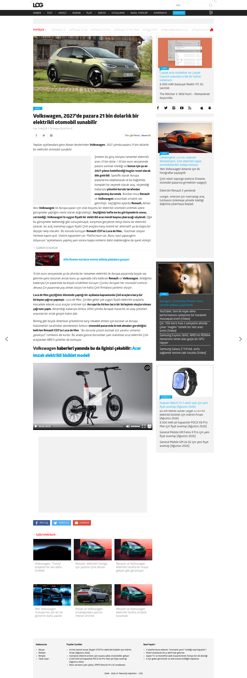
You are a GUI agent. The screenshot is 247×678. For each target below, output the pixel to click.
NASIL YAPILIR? (139, 13)
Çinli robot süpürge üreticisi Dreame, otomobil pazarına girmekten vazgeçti (183, 181)
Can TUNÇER (40, 128)
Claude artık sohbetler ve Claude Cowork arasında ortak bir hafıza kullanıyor (180, 77)
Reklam (42, 653)
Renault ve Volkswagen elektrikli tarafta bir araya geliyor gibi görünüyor (132, 567)
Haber (164, 69)
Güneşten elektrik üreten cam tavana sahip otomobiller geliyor (99, 656)
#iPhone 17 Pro (100, 30)
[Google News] (137, 135)
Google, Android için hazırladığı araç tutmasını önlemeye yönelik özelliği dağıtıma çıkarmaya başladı (182, 200)
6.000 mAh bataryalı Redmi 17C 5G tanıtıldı (181, 86)
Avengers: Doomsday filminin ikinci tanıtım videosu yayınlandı (181, 303)
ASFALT (62, 13)
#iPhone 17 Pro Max (126, 30)
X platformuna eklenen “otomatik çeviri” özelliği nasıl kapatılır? (176, 650)
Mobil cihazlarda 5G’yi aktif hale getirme (165, 653)
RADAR (77, 13)
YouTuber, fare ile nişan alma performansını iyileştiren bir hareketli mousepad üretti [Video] (183, 315)
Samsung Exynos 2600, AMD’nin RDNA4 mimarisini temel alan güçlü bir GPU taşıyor (185, 339)
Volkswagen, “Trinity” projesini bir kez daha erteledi (48, 567)
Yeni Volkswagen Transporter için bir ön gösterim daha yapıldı (49, 613)
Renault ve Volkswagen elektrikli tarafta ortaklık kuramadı (131, 613)
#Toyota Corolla (202, 30)
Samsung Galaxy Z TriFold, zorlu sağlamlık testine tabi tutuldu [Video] (183, 351)
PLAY (89, 13)
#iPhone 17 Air (78, 30)
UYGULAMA (118, 13)
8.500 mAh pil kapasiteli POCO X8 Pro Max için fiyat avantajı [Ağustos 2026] (184, 424)
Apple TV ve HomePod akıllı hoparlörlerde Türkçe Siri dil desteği (176, 656)
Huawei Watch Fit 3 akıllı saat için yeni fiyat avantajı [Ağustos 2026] (184, 405)
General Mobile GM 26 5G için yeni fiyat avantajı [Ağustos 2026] (184, 444)
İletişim (42, 656)
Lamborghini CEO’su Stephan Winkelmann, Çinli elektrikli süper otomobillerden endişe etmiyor (181, 161)
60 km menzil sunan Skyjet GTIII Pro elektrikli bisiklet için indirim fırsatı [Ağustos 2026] (182, 415)
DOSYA (102, 13)
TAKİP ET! (179, 13)
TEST (50, 13)
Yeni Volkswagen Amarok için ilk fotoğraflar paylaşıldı (180, 171)
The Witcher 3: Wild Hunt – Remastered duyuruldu (185, 96)
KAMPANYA (160, 13)
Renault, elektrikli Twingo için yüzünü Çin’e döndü (91, 565)
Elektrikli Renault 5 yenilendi (177, 190)
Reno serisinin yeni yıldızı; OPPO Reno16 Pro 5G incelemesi (97, 665)
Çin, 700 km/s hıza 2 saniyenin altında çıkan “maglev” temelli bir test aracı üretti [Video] (183, 327)
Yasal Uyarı (44, 659)
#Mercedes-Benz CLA (174, 30)
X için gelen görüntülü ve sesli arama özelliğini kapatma (172, 659)
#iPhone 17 (58, 30)
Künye (41, 650)
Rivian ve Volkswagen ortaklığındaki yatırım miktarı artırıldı (89, 613)
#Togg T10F (150, 30)
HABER (37, 13)
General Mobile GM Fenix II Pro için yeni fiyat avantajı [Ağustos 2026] (184, 434)
